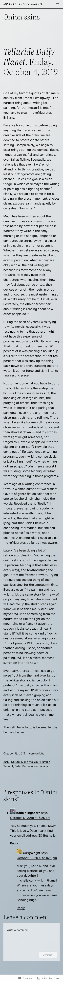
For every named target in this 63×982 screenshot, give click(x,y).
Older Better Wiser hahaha (31, 766)
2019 (6, 761)
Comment (48, 954)
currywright (31, 853)
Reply (14, 843)
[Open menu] (58, 4)
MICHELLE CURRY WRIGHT (23, 4)
